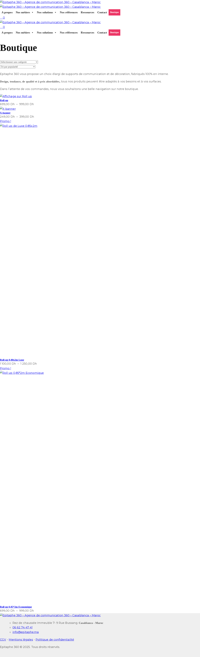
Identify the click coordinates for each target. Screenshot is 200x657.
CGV (3, 639)
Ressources (87, 12)
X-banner (5, 113)
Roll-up (4, 100)
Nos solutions (45, 12)
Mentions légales (21, 639)
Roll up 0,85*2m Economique (16, 607)
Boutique (114, 12)
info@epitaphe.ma (25, 632)
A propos (7, 12)
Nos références (69, 12)
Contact (102, 12)
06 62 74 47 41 (22, 627)
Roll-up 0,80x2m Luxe (12, 360)
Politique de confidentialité (55, 639)
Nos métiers (23, 12)
